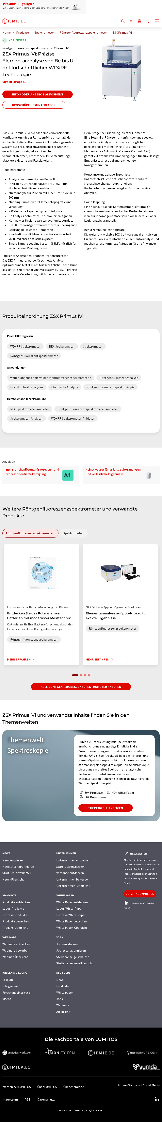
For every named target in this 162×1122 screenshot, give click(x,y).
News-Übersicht (13, 879)
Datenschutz (46, 1099)
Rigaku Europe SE (14, 82)
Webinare (62, 1005)
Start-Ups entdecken (70, 867)
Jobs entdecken (67, 944)
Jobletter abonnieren (71, 950)
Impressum (10, 1099)
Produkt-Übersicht (15, 928)
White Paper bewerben (71, 921)
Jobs (59, 999)
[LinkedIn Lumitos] (157, 1099)
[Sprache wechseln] (139, 21)
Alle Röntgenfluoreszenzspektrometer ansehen (81, 687)
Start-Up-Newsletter (16, 873)
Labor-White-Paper (69, 908)
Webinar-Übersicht (15, 957)
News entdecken (13, 860)
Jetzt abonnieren (140, 894)
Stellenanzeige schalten (72, 957)
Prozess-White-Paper (71, 915)
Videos (6, 999)
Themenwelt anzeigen (105, 808)
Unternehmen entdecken (73, 860)
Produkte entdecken (16, 902)
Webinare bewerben (15, 950)
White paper (64, 992)
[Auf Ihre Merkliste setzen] (148, 21)
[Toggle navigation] (157, 21)
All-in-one (63, 1012)
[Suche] (123, 21)
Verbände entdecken (70, 873)
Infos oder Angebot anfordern (37, 94)
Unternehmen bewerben (72, 879)
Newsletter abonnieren (18, 867)
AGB (27, 1099)
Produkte (62, 986)
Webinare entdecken (16, 944)
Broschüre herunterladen (34, 105)
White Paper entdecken (72, 902)
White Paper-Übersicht (71, 928)
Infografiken (11, 986)
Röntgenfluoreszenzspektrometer (26, 48)
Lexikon (7, 980)
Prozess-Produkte (14, 915)
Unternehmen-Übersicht (73, 886)
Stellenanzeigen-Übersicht (74, 963)
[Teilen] (131, 21)
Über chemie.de (73, 1087)
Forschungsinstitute (16, 992)
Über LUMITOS (47, 1087)
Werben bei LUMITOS (16, 1087)
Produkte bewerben (15, 921)
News (60, 980)
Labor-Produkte (13, 908)
